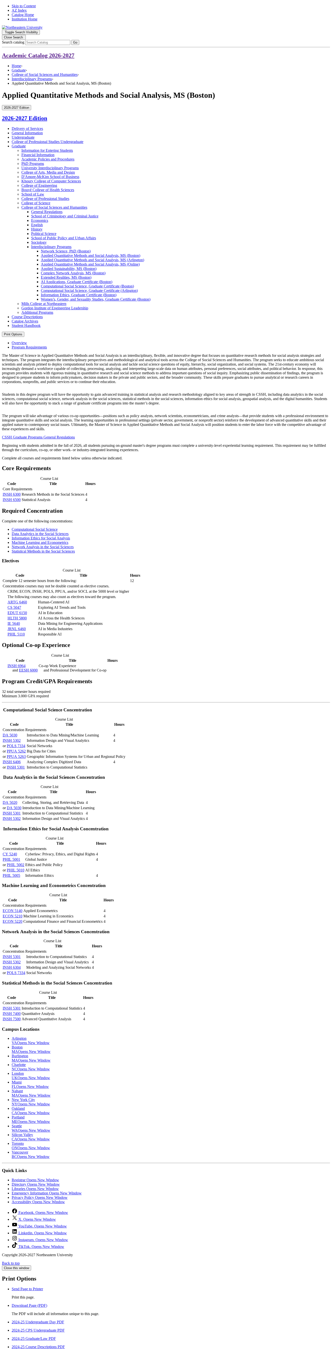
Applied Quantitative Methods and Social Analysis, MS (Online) (90, 264)
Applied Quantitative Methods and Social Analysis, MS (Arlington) (92, 260)
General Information (27, 133)
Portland (31, 1119)
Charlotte (31, 1067)
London (31, 1075)
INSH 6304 (12, 967)
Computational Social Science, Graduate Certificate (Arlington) (89, 290)
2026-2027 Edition (24, 118)
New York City (31, 1102)
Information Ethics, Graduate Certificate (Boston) (78, 295)
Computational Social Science (35, 529)
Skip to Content (24, 6)
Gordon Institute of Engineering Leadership (54, 308)
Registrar (35, 1180)
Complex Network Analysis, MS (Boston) (73, 273)
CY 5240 (10, 854)
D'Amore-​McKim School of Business (50, 177)
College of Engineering (39, 185)
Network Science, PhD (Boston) (66, 251)
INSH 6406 (12, 762)
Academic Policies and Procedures (47, 159)
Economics (39, 220)
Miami (30, 1084)
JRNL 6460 (17, 629)
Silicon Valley (31, 1137)
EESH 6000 (28, 670)
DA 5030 (10, 735)
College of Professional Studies (45, 199)
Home (16, 66)
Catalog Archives (25, 321)
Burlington (31, 1058)
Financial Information (37, 155)
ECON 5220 (12, 921)
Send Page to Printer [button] (27, 1289)
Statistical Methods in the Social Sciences (43, 551)
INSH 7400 (12, 1014)
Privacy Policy (40, 1197)
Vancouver (31, 1154)
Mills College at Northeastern (43, 304)
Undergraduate (23, 137)
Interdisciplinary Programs (32, 79)
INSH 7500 (12, 1019)
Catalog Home (23, 15)
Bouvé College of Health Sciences (47, 190)
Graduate (19, 70)
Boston (31, 1049)
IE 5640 (14, 623)
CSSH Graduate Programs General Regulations (38, 437)
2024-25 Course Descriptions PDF (38, 1347)
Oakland (31, 1110)
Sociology (39, 242)
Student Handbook (26, 325)
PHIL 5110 (16, 634)
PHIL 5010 (15, 870)
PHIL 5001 (11, 859)
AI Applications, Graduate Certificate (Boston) (76, 282)
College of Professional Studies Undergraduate (47, 142)
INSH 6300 (12, 494)
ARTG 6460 (17, 602)
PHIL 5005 (11, 875)
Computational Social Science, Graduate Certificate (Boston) (87, 286)
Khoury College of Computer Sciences (51, 181)
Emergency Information (47, 1193)
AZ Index (19, 10)
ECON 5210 (12, 916)
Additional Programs (37, 312)
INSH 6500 (12, 500)
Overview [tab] (19, 343)
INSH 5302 (12, 740)
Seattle (31, 1128)
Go (75, 42)
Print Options (13, 334)
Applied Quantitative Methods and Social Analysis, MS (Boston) (90, 255)
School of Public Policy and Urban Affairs (63, 238)
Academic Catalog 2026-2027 (38, 55)
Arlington (31, 1040)
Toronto (31, 1145)
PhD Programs (32, 163)
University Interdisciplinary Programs (50, 168)
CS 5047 (14, 607)
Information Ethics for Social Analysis (41, 538)
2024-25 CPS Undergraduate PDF (38, 1330)
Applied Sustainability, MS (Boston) (68, 269)
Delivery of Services (27, 128)
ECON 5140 (12, 911)
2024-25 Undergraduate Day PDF (38, 1322)
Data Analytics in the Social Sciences (40, 534)
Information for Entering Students (47, 150)
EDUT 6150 (17, 613)
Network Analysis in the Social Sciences (43, 547)
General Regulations (46, 212)
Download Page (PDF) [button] (29, 1305)
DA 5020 (10, 802)
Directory (36, 1184)
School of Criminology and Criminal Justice (64, 216)
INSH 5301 (16, 767)
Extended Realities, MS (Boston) (66, 277)
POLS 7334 (16, 746)
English (37, 225)
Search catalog (13, 42)
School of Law (32, 194)
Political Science (43, 234)
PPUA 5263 (16, 756)
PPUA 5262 (16, 751)
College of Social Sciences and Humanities (45, 74)
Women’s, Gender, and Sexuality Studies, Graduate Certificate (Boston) (95, 299)
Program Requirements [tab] (29, 347)
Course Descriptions (27, 317)
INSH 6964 (17, 666)
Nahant (31, 1093)
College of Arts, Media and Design (48, 172)
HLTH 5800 (17, 618)
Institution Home (24, 19)
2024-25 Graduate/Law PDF (34, 1338)
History (37, 229)
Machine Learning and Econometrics (40, 542)
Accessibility (38, 1202)
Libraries (35, 1189)
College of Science (35, 203)
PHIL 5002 (15, 865)
